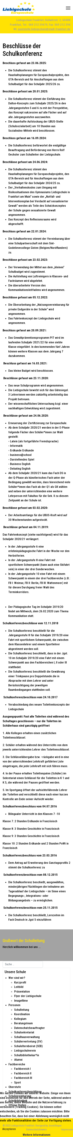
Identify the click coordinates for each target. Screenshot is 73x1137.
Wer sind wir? (17, 978)
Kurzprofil (20, 982)
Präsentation (22, 991)
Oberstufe (15, 1087)
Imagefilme (21, 1000)
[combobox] (23, 964)
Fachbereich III (23, 1078)
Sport (17, 1082)
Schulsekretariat (24, 1032)
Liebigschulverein (25, 1050)
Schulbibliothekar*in (26, 1055)
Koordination (22, 1014)
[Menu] (68, 8)
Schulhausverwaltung (27, 1037)
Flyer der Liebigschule (27, 996)
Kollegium (20, 1019)
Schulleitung (21, 1009)
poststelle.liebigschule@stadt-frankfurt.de (44, 29)
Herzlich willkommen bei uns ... (22, 947)
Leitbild (18, 987)
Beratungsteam (23, 1023)
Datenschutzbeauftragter (29, 1028)
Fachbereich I (22, 1068)
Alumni (18, 1059)
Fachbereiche (17, 1064)
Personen (14, 1005)
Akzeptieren (9, 1129)
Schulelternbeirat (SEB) (28, 1046)
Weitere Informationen (36, 1134)
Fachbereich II (22, 1073)
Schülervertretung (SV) (28, 1041)
